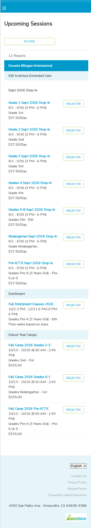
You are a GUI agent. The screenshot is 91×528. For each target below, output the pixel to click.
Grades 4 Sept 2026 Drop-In (30, 183)
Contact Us (79, 476)
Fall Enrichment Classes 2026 (31, 304)
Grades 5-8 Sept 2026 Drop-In (31, 209)
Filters (29, 41)
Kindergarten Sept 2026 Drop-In (32, 236)
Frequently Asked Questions (67, 495)
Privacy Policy (77, 482)
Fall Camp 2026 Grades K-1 (29, 377)
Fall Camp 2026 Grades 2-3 (29, 345)
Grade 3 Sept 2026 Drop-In (29, 156)
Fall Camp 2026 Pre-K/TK (28, 408)
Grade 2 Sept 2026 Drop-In (29, 129)
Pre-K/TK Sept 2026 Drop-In (30, 263)
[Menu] (7, 7)
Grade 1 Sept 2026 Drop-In (29, 102)
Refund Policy (77, 489)
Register (73, 104)
